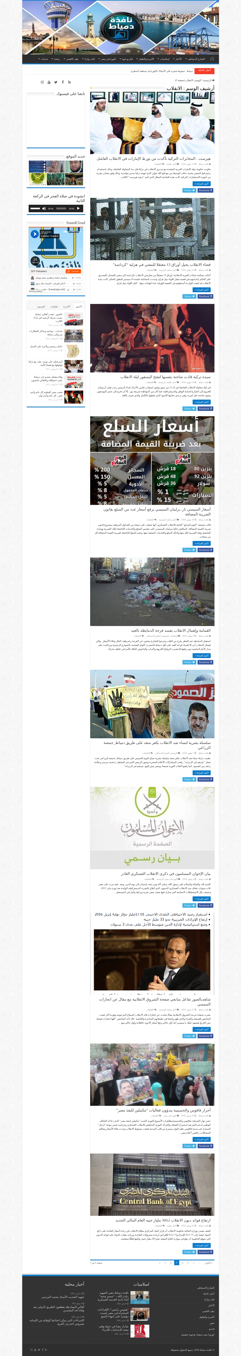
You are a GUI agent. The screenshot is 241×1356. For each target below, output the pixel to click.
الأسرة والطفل (146, 59)
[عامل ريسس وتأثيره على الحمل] (73, 351)
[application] (56, 208)
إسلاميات (164, 59)
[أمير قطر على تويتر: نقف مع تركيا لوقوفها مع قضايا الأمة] (73, 366)
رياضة (57, 59)
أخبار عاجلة (208, 1293)
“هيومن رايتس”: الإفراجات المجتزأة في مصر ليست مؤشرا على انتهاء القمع (113, 1313)
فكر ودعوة (127, 59)
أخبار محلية (171, 270)
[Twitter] (56, 82)
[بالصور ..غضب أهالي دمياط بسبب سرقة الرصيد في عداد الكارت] (73, 319)
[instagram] (42, 82)
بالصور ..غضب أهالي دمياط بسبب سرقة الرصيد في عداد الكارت (48, 317)
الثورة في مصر (108, 59)
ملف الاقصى (72, 59)
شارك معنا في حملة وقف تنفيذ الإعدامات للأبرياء (114, 1328)
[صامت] (44, 208)
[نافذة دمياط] (120, 28)
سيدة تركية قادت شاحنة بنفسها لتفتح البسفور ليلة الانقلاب (165, 377)
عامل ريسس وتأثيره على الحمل (46, 346)
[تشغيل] (78, 208)
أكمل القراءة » (201, 183)
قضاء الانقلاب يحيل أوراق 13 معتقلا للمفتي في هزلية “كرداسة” (162, 264)
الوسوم (41, 306)
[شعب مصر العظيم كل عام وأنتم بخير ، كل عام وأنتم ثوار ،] (73, 397)
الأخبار (178, 59)
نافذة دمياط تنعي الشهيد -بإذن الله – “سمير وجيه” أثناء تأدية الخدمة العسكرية (113, 1296)
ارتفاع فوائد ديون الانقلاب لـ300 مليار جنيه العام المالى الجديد (163, 1220)
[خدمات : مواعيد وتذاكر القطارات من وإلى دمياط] (73, 335)
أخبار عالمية (171, 164)
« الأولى (209, 1262)
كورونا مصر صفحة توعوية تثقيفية (197, 1334)
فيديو (211, 1328)
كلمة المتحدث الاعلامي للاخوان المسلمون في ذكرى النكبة (163, 71)
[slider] (36, 208)
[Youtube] (49, 82)
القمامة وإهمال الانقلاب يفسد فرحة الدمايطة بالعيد (171, 630)
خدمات (44, 59)
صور (212, 1322)
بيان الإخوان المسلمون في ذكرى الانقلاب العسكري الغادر (166, 873)
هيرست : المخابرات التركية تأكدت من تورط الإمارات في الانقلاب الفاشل (154, 158)
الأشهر (79, 306)
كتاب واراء (90, 59)
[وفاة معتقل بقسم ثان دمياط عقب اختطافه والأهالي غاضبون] (73, 381)
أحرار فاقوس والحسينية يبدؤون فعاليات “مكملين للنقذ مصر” (163, 1110)
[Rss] (69, 82)
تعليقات (54, 306)
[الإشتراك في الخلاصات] (91, 88)
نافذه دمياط (204, 164)
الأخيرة (66, 306)
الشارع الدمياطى (196, 59)
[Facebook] (63, 82)
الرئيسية (212, 58)
